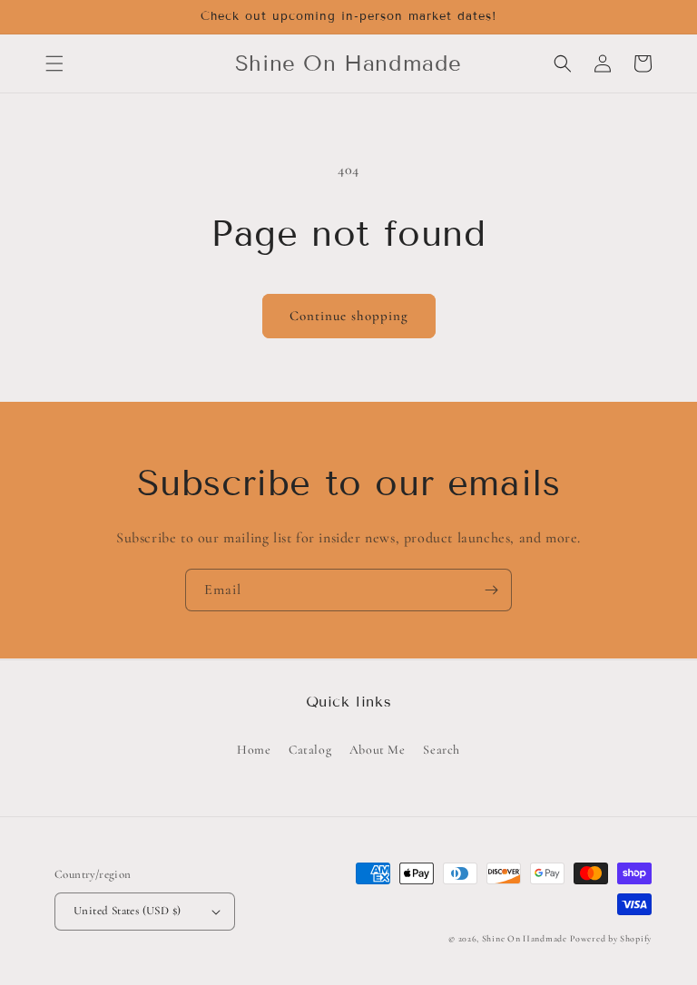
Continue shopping (349, 315)
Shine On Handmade (524, 938)
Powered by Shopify (611, 938)
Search (441, 749)
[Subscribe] (491, 590)
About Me (377, 749)
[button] (54, 63)
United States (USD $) (127, 910)
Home (253, 749)
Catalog (310, 749)
